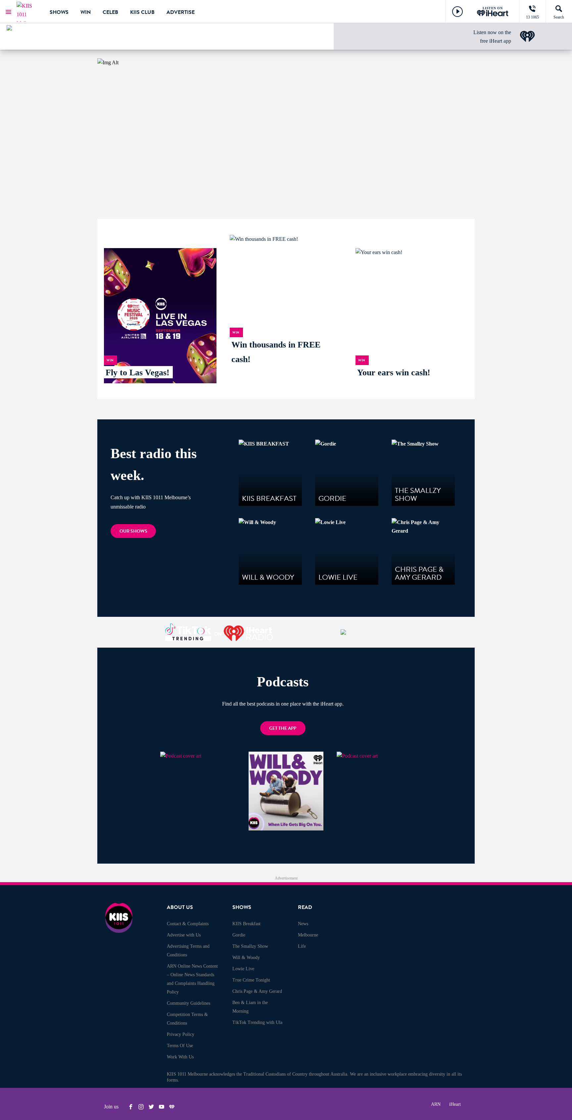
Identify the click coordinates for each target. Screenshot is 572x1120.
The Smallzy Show (250, 946)
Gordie (238, 935)
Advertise (181, 12)
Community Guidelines (188, 1003)
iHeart (455, 1104)
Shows (59, 12)
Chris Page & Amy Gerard (257, 991)
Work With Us (180, 1056)
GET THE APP (282, 728)
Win (85, 12)
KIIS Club (142, 12)
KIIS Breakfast (246, 923)
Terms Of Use (180, 1045)
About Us (180, 907)
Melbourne (308, 935)
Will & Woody (246, 957)
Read (305, 907)
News (303, 923)
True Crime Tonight (251, 980)
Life (302, 946)
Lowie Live (243, 968)
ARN (436, 1104)
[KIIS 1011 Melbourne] (28, 11)
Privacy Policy (180, 1034)
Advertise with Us (184, 935)
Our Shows (133, 531)
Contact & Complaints (188, 923)
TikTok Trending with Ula (257, 1022)
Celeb (110, 12)
